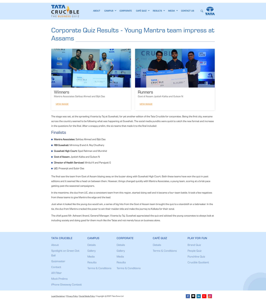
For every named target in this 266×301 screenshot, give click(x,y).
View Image (62, 104)
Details (91, 245)
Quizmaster (58, 261)
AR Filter (56, 273)
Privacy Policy (72, 296)
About (55, 245)
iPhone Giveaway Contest (66, 285)
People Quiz (194, 251)
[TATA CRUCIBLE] (65, 11)
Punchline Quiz (196, 257)
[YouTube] (204, 296)
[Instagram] (210, 296)
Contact (56, 267)
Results (92, 262)
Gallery (91, 251)
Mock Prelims (59, 279)
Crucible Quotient (198, 262)
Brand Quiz (194, 245)
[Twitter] (193, 296)
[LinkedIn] (199, 296)
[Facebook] (188, 296)
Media (91, 257)
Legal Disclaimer (58, 296)
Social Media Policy (87, 296)
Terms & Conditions (99, 268)
